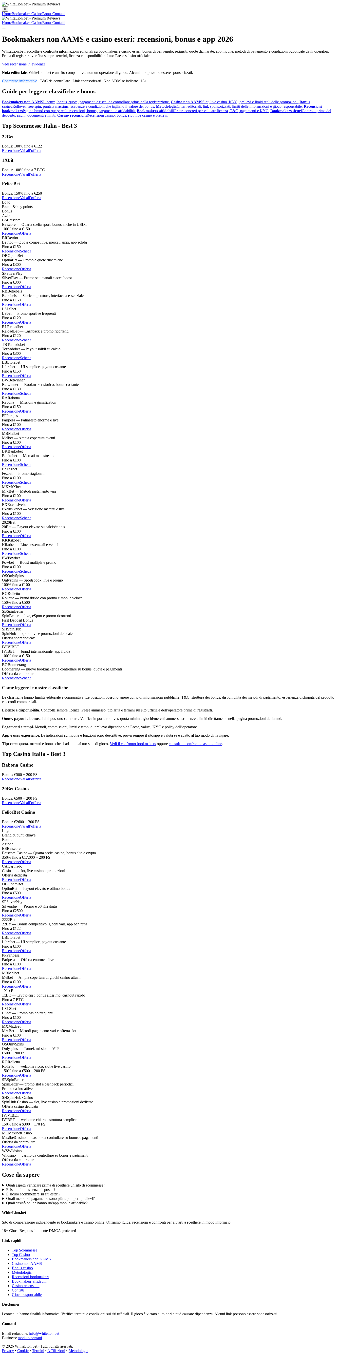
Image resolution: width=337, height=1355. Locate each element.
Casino (36, 14)
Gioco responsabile (27, 1294)
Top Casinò (21, 1254)
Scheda (25, 251)
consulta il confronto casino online (195, 744)
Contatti (58, 14)
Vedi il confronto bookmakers (133, 744)
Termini (38, 1351)
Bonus (47, 14)
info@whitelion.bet (44, 1333)
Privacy (8, 1351)
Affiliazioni (56, 1351)
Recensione (11, 150)
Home (7, 14)
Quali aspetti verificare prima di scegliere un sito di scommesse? (55, 1185)
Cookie (23, 1351)
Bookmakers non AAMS (31, 1259)
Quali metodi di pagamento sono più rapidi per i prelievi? (50, 1198)
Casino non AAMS (27, 1263)
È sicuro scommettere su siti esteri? (33, 1194)
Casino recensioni (25, 1286)
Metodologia (22, 1272)
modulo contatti (30, 1338)
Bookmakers (21, 14)
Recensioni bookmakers (30, 1277)
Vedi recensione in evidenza (23, 64)
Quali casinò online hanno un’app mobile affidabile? (47, 1203)
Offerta (25, 233)
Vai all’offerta (30, 150)
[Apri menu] (4, 28)
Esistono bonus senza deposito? (30, 1190)
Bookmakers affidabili (29, 1281)
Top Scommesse (24, 1250)
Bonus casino (22, 1268)
